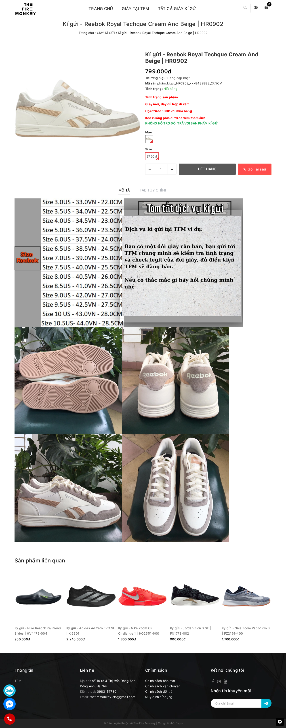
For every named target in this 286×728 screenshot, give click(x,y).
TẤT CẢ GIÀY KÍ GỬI (178, 8)
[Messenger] (9, 704)
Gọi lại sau (256, 169)
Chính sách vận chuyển (162, 686)
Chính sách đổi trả (159, 691)
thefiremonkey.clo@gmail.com (112, 697)
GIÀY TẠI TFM (135, 8)
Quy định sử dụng (158, 697)
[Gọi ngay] (9, 719)
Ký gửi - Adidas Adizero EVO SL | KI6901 (90, 630)
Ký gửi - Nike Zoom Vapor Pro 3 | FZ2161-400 (246, 630)
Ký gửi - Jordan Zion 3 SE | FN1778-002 (190, 630)
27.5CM (152, 156)
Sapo (179, 723)
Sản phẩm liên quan (40, 560)
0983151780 (107, 691)
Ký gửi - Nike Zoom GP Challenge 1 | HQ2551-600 (138, 630)
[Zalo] (9, 690)
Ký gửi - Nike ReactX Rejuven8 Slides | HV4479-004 (38, 630)
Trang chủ (100, 8)
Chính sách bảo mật (160, 681)
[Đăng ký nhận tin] (266, 703)
